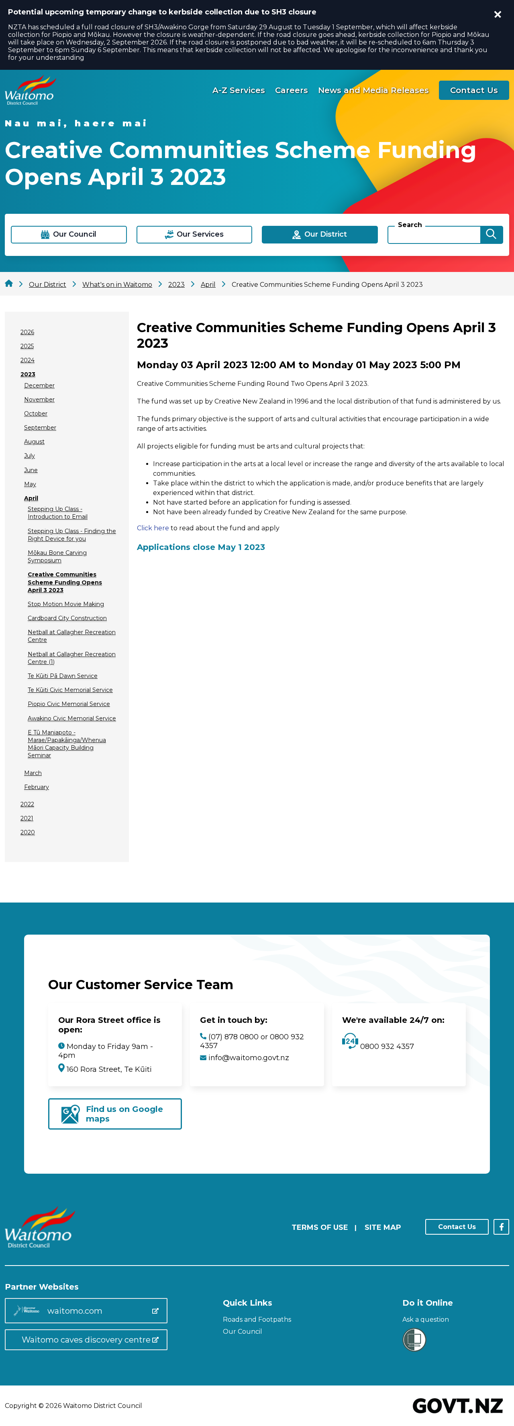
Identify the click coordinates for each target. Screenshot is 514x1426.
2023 (27, 374)
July (29, 455)
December (39, 385)
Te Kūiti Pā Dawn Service (63, 676)
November (39, 399)
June (31, 470)
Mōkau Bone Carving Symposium (57, 556)
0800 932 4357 (386, 1046)
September (40, 427)
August (34, 441)
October (35, 413)
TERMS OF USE (320, 1227)
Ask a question (425, 1319)
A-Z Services (238, 90)
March (33, 773)
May (30, 484)
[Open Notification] (498, 14)
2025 (27, 346)
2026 (27, 332)
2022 (27, 804)
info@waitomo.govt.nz (248, 1057)
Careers (291, 90)
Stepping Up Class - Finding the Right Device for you (72, 534)
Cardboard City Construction (67, 618)
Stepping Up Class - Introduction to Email (58, 512)
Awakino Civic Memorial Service (72, 718)
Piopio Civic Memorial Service (69, 704)
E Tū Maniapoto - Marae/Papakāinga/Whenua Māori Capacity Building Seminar (67, 744)
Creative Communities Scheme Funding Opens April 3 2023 (65, 582)
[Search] (491, 235)
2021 (26, 818)
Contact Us (474, 90)
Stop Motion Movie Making (66, 604)
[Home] (30, 102)
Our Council (242, 1331)
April (31, 498)
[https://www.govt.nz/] (458, 1414)
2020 (27, 832)
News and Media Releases (373, 90)
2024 (27, 360)
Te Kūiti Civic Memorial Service (70, 690)
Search (410, 225)
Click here (153, 528)
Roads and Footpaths (257, 1319)
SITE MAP (383, 1227)
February (36, 787)
